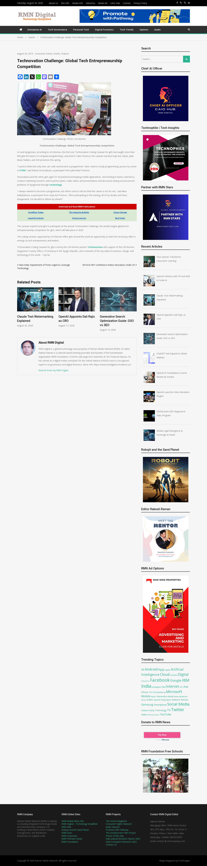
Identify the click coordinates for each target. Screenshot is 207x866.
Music (153, 696)
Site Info (65, 3)
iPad (185, 686)
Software (145, 710)
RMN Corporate (69, 835)
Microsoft (174, 691)
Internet (172, 686)
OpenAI (156, 699)
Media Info (77, 3)
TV (168, 710)
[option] (35, 307)
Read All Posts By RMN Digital (53, 370)
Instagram (156, 687)
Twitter (177, 709)
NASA (176, 696)
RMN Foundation (70, 841)
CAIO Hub (115, 3)
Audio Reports (113, 826)
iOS (181, 687)
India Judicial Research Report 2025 (123, 838)
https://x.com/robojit (185, 3)
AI (142, 669)
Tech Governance (57, 29)
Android (151, 669)
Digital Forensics (104, 29)
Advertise (90, 3)
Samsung (147, 704)
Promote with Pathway (117, 829)
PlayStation (166, 699)
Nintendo (183, 696)
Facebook (160, 680)
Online (150, 699)
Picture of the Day (115, 835)
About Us (53, 3)
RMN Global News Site (73, 821)
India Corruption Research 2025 (121, 841)
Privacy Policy (140, 3)
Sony (152, 710)
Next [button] (135, 310)
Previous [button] (19, 310)
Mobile (145, 696)
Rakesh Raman (180, 699)
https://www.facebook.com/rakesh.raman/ (177, 3)
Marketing (161, 692)
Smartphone (160, 704)
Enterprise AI (35, 29)
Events (56, 53)
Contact (127, 3)
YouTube (165, 714)
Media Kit (102, 3)
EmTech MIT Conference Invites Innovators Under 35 (108, 264)
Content (173, 675)
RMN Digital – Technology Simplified (79, 823)
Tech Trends (127, 29)
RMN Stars (67, 832)
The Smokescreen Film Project (121, 832)
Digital (183, 674)
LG (154, 692)
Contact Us (111, 844)
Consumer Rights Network (119, 823)
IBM (185, 680)
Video (144, 714)
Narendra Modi (165, 696)
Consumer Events (43, 53)
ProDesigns (184, 860)
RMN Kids (66, 826)
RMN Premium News (72, 838)
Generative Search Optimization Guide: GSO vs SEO (75, 321)
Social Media (178, 704)
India (146, 686)
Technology (160, 710)
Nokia (143, 700)
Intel (163, 686)
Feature (65, 53)
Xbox (157, 715)
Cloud (165, 674)
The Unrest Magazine (116, 821)
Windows (151, 715)
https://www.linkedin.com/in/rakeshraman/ (189, 3)
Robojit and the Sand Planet (75, 829)
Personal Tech (81, 29)
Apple (167, 669)
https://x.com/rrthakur (181, 3)
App (161, 669)
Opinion (144, 29)
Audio (157, 29)
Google (175, 680)
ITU (150, 692)
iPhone (144, 692)
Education (145, 681)
